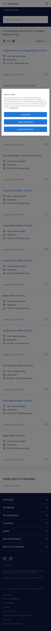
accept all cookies (26, 129)
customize (25, 114)
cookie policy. (13, 108)
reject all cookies (25, 122)
